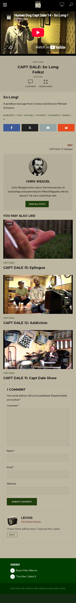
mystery (41, 115)
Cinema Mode (45, 86)
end (19, 115)
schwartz (54, 115)
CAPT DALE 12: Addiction (25, 323)
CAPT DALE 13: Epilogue (24, 268)
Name (11, 450)
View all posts (37, 204)
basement (9, 115)
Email (10, 467)
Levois (27, 518)
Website (11, 483)
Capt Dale (38, 62)
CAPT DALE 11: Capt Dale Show (30, 378)
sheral (66, 115)
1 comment (30, 86)
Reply (12, 534)
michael (29, 115)
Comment (13, 405)
